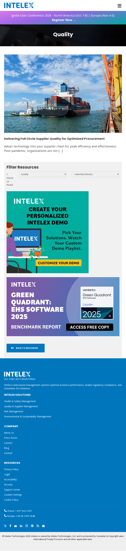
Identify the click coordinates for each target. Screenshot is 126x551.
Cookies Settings (13, 494)
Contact (8, 453)
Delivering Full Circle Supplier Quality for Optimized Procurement (54, 139)
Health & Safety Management (20, 401)
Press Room (10, 437)
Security (8, 484)
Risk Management (13, 411)
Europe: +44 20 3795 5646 (21, 516)
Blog (6, 447)
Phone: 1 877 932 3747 (19, 510)
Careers (8, 442)
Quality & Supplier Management (21, 406)
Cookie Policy (11, 499)
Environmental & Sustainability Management (27, 416)
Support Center (12, 489)
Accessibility (10, 479)
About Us (9, 432)
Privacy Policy (11, 469)
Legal (7, 474)
